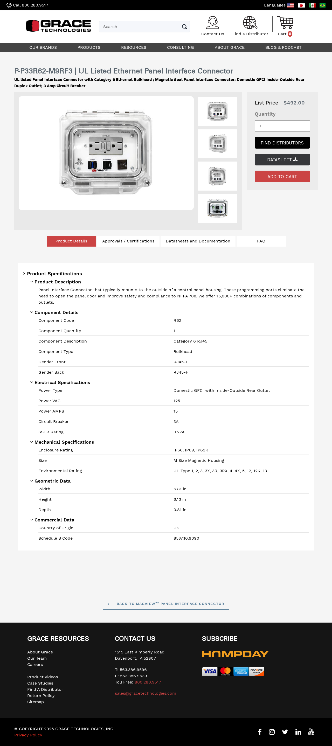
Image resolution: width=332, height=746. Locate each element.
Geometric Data (52, 481)
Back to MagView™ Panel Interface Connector (169, 604)
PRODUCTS (90, 47)
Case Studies (40, 683)
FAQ (261, 241)
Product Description (57, 281)
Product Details (71, 241)
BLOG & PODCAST (284, 47)
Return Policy (41, 695)
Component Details (56, 312)
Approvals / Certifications (128, 241)
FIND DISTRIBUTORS (282, 142)
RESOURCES (134, 47)
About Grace (40, 652)
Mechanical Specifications (64, 442)
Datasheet (280, 159)
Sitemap (35, 701)
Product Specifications (54, 274)
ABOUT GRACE (230, 47)
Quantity (265, 114)
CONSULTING (181, 47)
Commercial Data (54, 519)
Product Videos (42, 676)
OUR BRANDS (43, 47)
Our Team (37, 658)
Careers (35, 664)
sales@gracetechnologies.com (145, 693)
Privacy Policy (28, 735)
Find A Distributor (45, 689)
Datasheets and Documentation (198, 241)
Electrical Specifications (62, 382)
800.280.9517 (35, 5)
